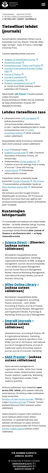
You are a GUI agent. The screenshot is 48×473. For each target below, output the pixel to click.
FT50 (6, 149)
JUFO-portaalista (28, 118)
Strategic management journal (18, 83)
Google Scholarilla (21, 181)
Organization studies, (14, 80)
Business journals (17, 402)
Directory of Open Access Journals (18, 399)
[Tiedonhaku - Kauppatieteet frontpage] (10, 4)
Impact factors (11, 170)
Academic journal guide (15, 152)
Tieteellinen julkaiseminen (17, 16)
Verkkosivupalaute (22, 463)
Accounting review (12, 62)
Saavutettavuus (23, 469)
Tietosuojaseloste (22, 466)
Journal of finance (12, 74)
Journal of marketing (14, 77)
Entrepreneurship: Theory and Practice (22, 65)
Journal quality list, (28, 161)
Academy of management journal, (19, 59)
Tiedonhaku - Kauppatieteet (17, 14)
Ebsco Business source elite (14, 187)
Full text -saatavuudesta (13, 428)
